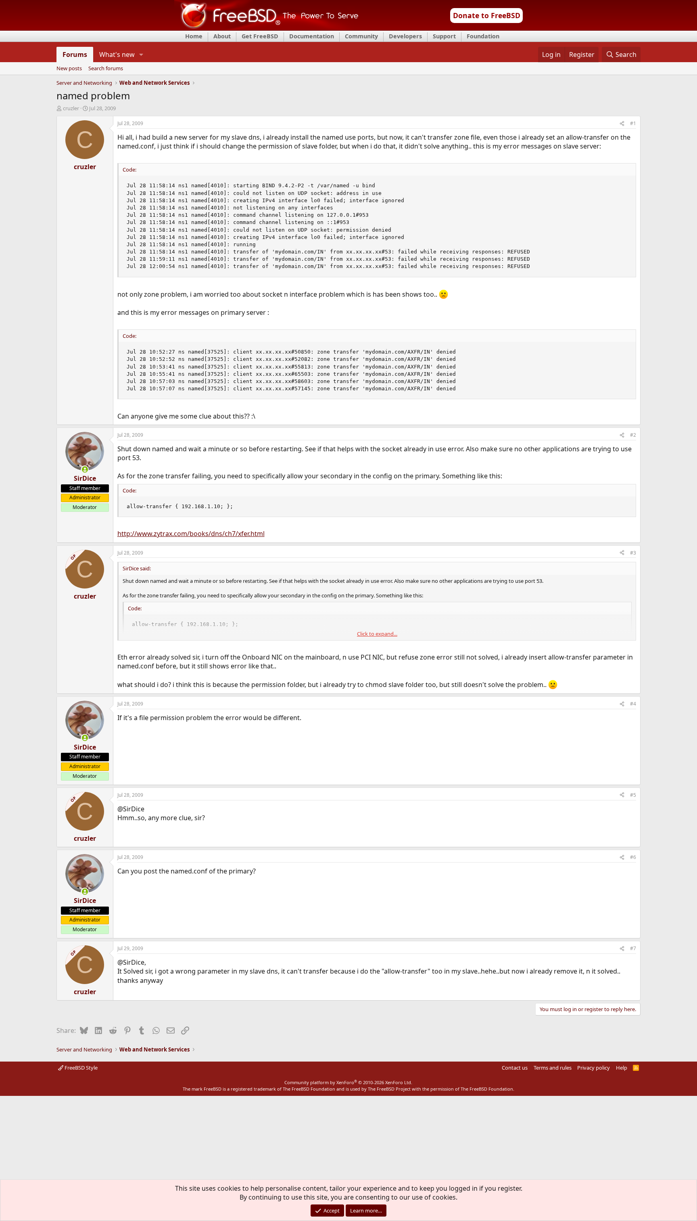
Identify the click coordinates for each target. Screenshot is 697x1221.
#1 (633, 123)
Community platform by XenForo (348, 1082)
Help (621, 1067)
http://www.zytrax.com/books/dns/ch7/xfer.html (191, 533)
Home (193, 36)
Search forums (105, 68)
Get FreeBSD (260, 36)
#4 (633, 703)
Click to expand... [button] (377, 633)
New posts (69, 68)
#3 (633, 552)
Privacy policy (593, 1067)
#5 (633, 795)
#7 (633, 948)
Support (444, 36)
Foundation (483, 36)
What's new (117, 54)
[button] (141, 54)
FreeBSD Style (80, 1067)
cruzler (71, 108)
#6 (633, 857)
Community (361, 36)
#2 (633, 434)
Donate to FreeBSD (486, 15)
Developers (405, 36)
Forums (75, 54)
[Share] (622, 123)
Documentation (311, 36)
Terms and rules (553, 1067)
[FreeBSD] (266, 27)
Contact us (515, 1067)
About (222, 36)
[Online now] (85, 469)
